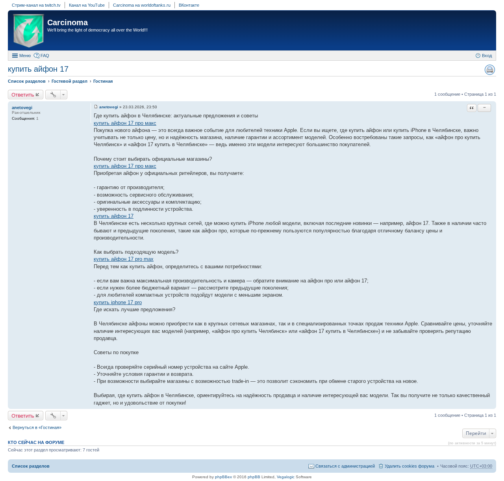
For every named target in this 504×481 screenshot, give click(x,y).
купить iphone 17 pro (118, 302)
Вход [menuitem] (487, 55)
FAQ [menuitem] (45, 55)
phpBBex (223, 477)
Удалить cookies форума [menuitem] (409, 466)
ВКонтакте (189, 5)
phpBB (254, 477)
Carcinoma (67, 22)
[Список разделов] (28, 31)
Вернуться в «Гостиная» (37, 427)
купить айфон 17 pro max (124, 259)
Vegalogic (286, 477)
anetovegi (22, 107)
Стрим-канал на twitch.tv (36, 5)
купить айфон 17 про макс (125, 123)
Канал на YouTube (87, 5)
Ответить (22, 94)
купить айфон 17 (38, 69)
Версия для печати (490, 70)
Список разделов (31, 466)
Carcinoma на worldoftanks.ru (141, 5)
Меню (25, 55)
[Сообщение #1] (96, 107)
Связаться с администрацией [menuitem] (345, 466)
